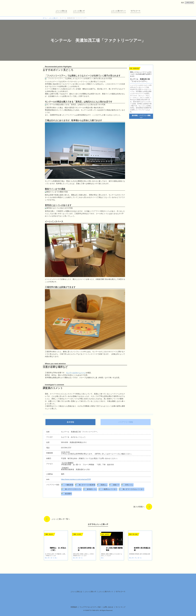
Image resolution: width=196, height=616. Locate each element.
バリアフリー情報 (125, 422)
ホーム (45, 18)
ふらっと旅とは (61, 11)
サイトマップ (120, 607)
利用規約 (74, 607)
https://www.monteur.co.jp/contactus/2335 (76, 479)
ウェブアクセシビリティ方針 (90, 607)
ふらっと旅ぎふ (98, 8)
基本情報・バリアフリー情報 (141, 115)
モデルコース (135, 11)
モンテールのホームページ (76, 373)
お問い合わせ (108, 607)
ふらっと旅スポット (118, 11)
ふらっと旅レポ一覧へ (61, 519)
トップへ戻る (160, 574)
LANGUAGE (189, 2)
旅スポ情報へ (138, 507)
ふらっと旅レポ (79, 11)
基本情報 (70, 422)
